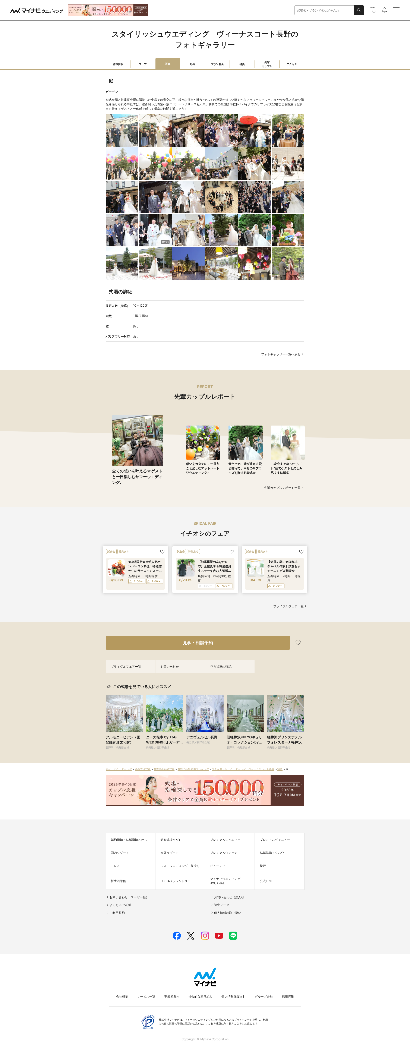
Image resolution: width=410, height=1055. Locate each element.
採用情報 (288, 996)
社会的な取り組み (200, 996)
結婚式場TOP (143, 769)
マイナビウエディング (119, 769)
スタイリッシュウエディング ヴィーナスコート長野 (243, 769)
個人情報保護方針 (233, 996)
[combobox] (324, 10)
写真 (280, 769)
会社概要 (122, 996)
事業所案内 (171, 996)
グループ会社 (264, 996)
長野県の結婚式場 (164, 769)
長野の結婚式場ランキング (193, 769)
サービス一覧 (146, 996)
